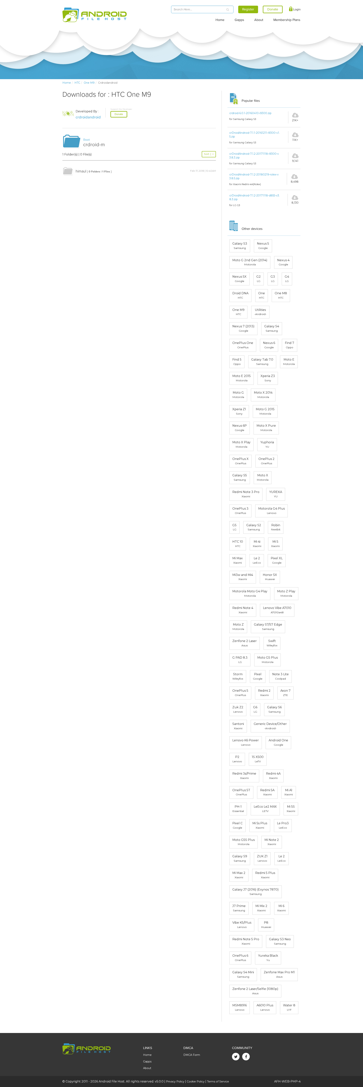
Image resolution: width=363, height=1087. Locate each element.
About (258, 20)
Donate (119, 114)
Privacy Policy (175, 1081)
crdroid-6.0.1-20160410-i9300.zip (250, 113)
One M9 (89, 82)
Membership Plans (286, 20)
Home (220, 20)
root (86, 139)
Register (248, 9)
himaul (81, 171)
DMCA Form (191, 1055)
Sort (207, 154)
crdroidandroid (88, 117)
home (66, 82)
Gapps (239, 20)
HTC (77, 82)
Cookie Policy (196, 1081)
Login (296, 9)
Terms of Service (218, 1081)
